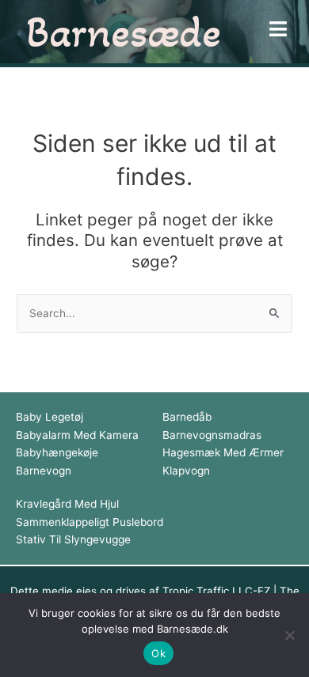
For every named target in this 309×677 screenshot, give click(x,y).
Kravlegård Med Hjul (67, 503)
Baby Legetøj (49, 416)
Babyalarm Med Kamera (77, 435)
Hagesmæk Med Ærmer (223, 452)
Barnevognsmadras (211, 435)
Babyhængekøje (57, 452)
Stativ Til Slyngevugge (73, 539)
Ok (158, 653)
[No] (289, 635)
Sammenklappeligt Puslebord (89, 522)
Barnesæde (123, 31)
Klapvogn (186, 470)
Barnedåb (187, 416)
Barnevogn (43, 470)
